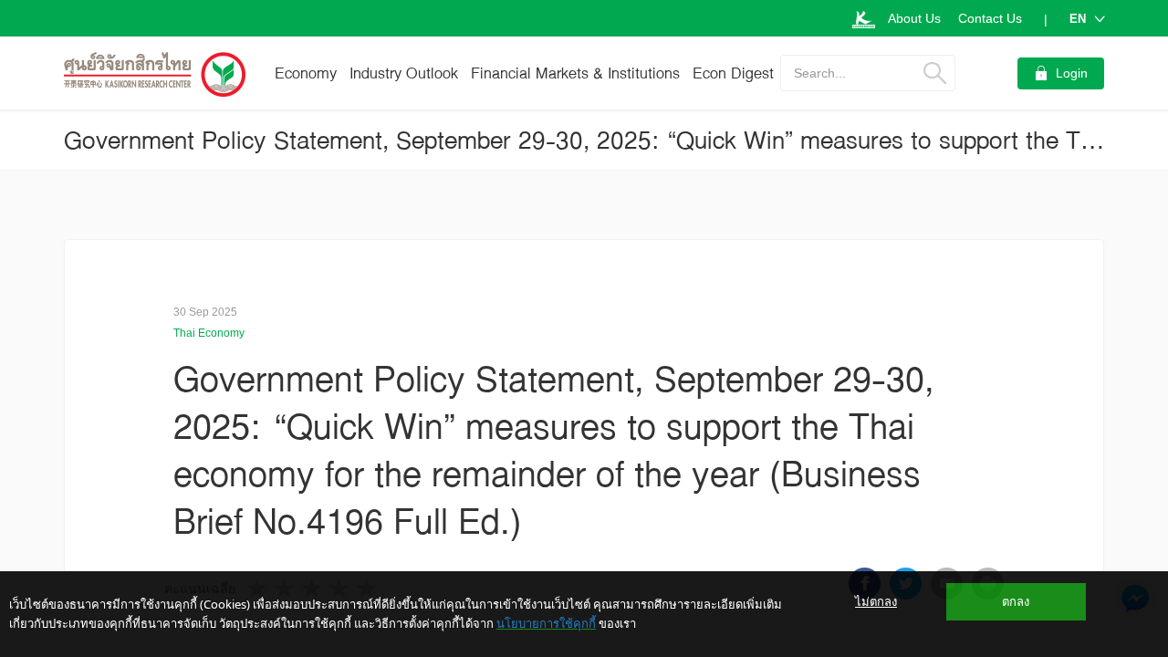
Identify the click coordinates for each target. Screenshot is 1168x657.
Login (1072, 73)
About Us (914, 18)
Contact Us (990, 18)
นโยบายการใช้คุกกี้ (546, 623)
